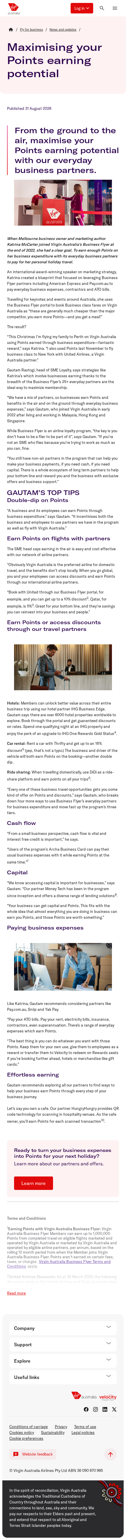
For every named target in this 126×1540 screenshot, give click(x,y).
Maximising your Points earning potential (54, 60)
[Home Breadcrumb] (11, 29)
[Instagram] (95, 1409)
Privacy (61, 1426)
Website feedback (37, 1454)
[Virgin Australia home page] (14, 8)
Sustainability (52, 1432)
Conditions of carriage (28, 1426)
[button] (82, 8)
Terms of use (85, 1426)
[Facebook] (86, 1409)
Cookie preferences (26, 1438)
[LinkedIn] (105, 1409)
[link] (31, 29)
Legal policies (83, 1432)
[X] (114, 1409)
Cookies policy (21, 1432)
